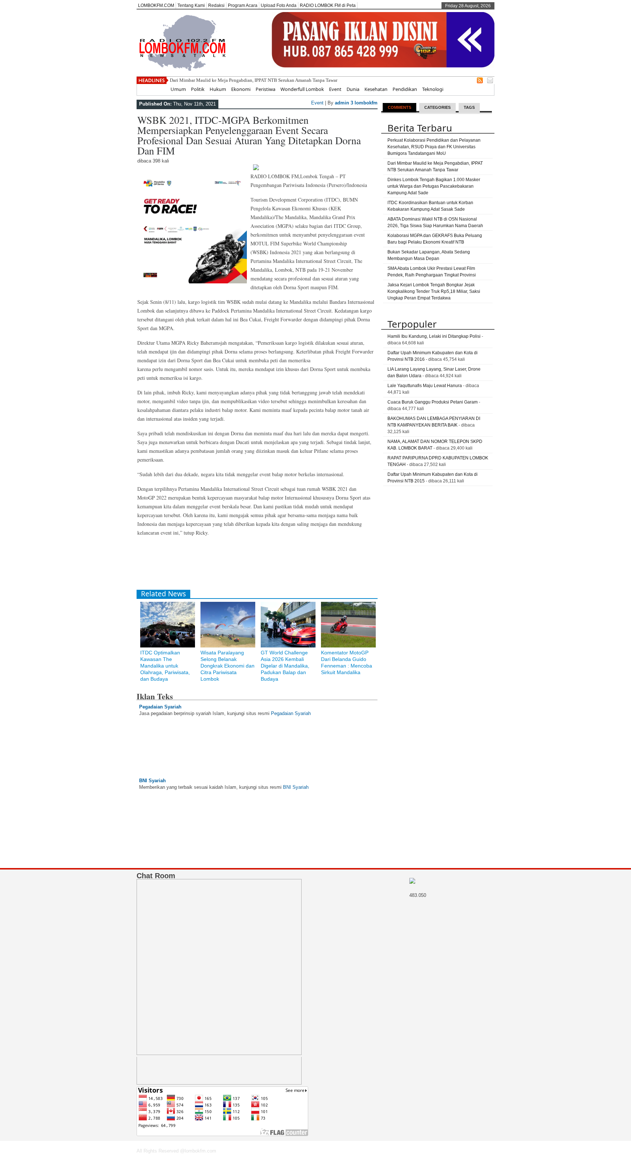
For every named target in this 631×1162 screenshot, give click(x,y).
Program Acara (242, 5)
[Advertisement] (269, 566)
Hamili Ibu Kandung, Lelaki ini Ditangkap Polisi (434, 336)
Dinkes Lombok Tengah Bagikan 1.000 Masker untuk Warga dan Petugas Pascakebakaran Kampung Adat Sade (433, 186)
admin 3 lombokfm (356, 103)
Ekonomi (241, 89)
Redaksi (216, 5)
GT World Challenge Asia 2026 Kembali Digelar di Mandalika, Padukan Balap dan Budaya (285, 666)
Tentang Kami (191, 5)
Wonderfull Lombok (302, 89)
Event (335, 89)
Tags (469, 107)
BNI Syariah (152, 780)
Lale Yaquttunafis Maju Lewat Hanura (424, 385)
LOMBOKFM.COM (156, 5)
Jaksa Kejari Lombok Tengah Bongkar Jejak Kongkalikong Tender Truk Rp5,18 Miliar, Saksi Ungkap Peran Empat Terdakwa (433, 291)
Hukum (218, 89)
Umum (178, 89)
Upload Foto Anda (279, 5)
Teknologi (432, 89)
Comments (399, 107)
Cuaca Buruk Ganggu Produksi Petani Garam (432, 402)
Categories (437, 107)
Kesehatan (375, 89)
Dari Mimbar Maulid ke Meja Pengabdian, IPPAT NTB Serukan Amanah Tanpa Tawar (253, 80)
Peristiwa (265, 89)
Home (158, 89)
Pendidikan (405, 89)
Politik (197, 89)
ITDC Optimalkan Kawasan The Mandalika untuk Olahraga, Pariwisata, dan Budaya (165, 666)
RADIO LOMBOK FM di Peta (328, 5)
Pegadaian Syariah (160, 707)
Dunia (353, 89)
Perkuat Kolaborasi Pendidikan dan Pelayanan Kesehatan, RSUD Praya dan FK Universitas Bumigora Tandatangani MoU (434, 147)
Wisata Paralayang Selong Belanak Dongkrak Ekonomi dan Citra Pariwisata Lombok (227, 666)
